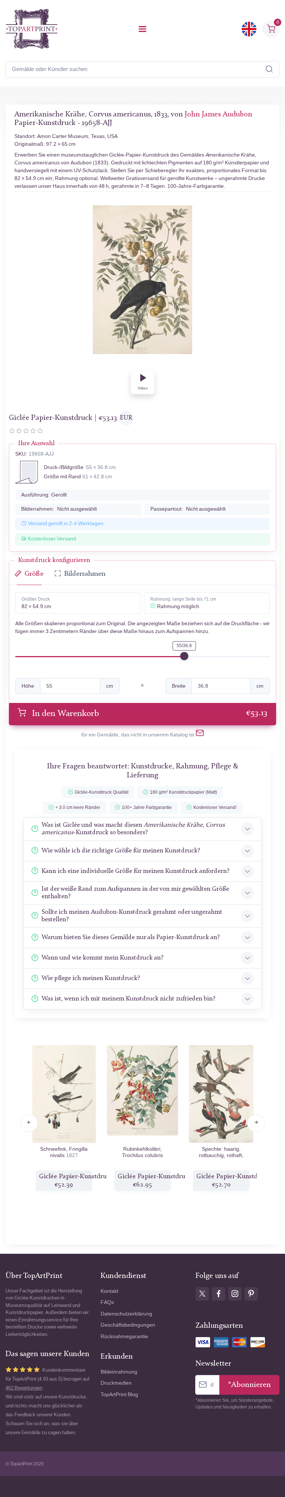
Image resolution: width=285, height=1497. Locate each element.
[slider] (184, 656)
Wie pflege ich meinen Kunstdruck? (91, 978)
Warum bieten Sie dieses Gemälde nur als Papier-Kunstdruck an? (131, 937)
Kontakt (109, 1291)
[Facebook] (218, 1294)
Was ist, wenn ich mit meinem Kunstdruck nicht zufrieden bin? (128, 999)
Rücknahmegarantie (124, 1336)
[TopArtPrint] (32, 29)
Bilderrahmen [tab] (84, 574)
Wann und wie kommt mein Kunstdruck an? (102, 958)
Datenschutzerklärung (126, 1314)
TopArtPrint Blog (119, 1394)
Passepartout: (188, 509)
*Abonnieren (249, 1385)
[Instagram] (235, 1294)
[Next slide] (256, 1123)
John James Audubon (218, 114)
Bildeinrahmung (119, 1372)
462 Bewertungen (24, 1388)
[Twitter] (202, 1294)
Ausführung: (44, 495)
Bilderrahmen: (59, 509)
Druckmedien (116, 1383)
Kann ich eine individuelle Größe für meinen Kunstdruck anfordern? (135, 871)
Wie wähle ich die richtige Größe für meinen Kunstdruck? (121, 851)
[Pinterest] (251, 1294)
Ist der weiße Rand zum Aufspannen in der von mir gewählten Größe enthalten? (135, 893)
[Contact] (200, 734)
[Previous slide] (29, 1123)
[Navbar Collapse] (142, 29)
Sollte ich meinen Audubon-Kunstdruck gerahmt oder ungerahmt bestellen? (132, 916)
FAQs (107, 1302)
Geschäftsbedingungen (128, 1325)
